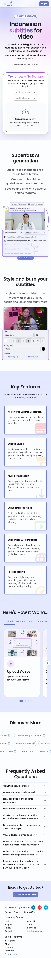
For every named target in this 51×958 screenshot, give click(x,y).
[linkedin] (33, 907)
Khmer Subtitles (25, 743)
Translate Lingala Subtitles (26, 735)
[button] (25, 786)
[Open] (34, 92)
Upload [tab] (9, 621)
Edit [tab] (31, 621)
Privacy (17, 912)
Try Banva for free (25, 894)
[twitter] (46, 907)
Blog (17, 907)
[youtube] (40, 907)
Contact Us (29, 912)
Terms (8, 912)
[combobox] (23, 92)
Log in (44, 3)
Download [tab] (42, 621)
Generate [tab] (20, 621)
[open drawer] (4, 3)
